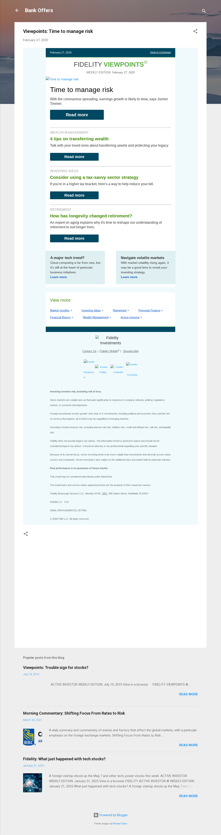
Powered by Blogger (113, 815)
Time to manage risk (81, 90)
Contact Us (89, 351)
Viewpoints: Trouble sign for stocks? (55, 667)
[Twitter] (102, 372)
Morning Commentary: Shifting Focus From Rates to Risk (74, 713)
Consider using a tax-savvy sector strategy (94, 177)
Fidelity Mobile (109, 351)
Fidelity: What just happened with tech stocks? (64, 759)
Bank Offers (39, 10)
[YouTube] (131, 375)
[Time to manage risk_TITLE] (62, 79)
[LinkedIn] (118, 372)
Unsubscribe (131, 351)
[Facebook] (89, 377)
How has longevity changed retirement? (91, 216)
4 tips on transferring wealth (79, 138)
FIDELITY (109, 64)
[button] (195, 32)
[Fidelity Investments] (110, 340)
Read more (77, 114)
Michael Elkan (120, 823)
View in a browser (160, 52)
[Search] (204, 11)
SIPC (104, 493)
